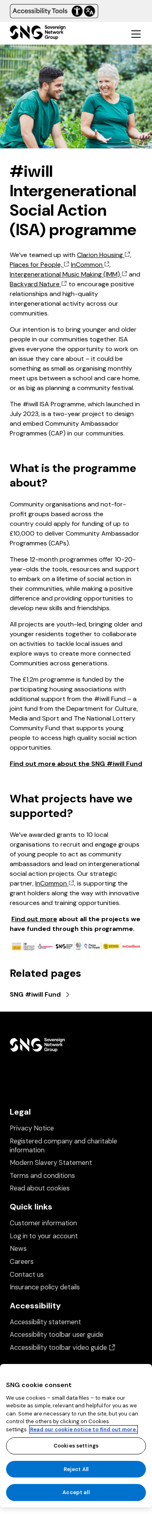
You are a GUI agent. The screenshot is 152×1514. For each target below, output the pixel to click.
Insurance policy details (45, 1287)
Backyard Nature (35, 284)
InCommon (87, 264)
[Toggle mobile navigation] (135, 33)
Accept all (75, 1492)
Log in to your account (44, 1236)
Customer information (43, 1223)
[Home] (38, 33)
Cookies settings (76, 1445)
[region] (76, 1436)
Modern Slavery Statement (51, 1162)
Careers (22, 1261)
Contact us (27, 1274)
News (18, 1248)
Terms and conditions (42, 1175)
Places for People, (37, 264)
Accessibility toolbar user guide (56, 1334)
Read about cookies (40, 1188)
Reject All (76, 1469)
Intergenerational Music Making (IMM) (66, 274)
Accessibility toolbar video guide (62, 1347)
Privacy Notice (32, 1128)
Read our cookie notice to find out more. (83, 1429)
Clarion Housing (100, 255)
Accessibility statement (45, 1322)
